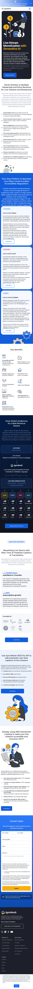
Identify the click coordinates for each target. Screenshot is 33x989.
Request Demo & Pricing (16, 526)
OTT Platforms (18, 951)
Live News (17, 942)
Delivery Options (6, 948)
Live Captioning (6, 942)
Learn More (8, 241)
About (3, 965)
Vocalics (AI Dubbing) (7, 939)
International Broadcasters (21, 948)
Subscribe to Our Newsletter (12, 926)
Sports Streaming (19, 939)
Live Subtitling (5, 945)
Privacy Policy (17, 879)
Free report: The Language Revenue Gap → (15, 5)
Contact (4, 959)
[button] (29, 8)
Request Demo (10, 75)
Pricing (3, 962)
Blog (3, 968)
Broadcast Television (20, 945)
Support (4, 970)
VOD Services (5, 951)
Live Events (17, 954)
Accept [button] (16, 986)
